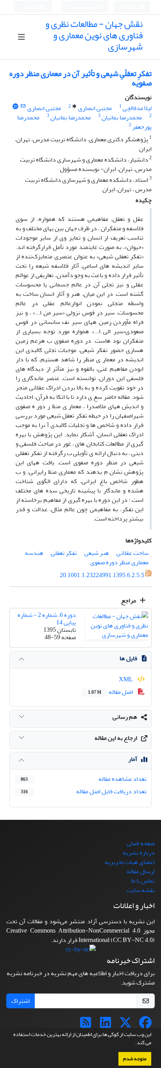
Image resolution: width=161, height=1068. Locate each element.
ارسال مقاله (141, 871)
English (130, 7)
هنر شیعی (96, 553)
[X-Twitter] (125, 1025)
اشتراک (20, 1001)
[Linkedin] (105, 1025)
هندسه (34, 553)
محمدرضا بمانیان (122, 117)
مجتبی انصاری (95, 108)
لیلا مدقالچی (137, 108)
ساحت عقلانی (132, 553)
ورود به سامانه (82, 7)
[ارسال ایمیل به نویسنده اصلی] (23, 106)
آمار (132, 759)
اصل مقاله (111, 692)
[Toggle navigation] (21, 37)
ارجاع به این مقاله (116, 738)
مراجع (129, 600)
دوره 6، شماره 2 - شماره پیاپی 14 (47, 618)
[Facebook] (145, 1025)
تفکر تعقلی (64, 553)
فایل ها (128, 658)
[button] (133, 1043)
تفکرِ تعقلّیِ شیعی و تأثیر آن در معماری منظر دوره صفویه (80, 78)
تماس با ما (143, 881)
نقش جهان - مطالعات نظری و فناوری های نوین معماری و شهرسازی (94, 35)
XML (126, 679)
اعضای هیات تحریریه (130, 862)
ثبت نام (29, 7)
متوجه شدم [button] (135, 1058)
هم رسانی (125, 717)
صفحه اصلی (141, 843)
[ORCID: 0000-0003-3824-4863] (15, 106)
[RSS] (85, 1025)
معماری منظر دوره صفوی (119, 562)
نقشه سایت (141, 890)
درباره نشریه (139, 852)
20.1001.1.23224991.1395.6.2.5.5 (102, 575)
